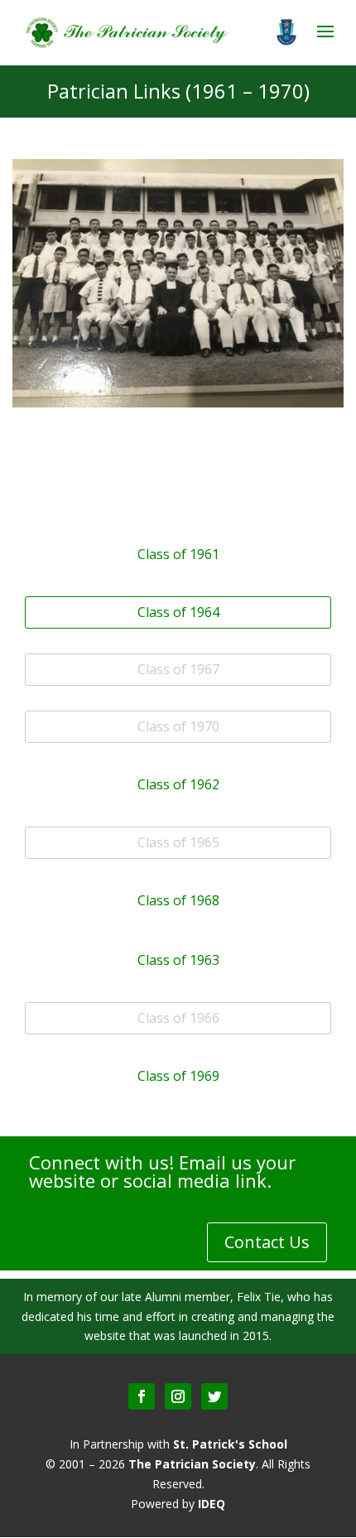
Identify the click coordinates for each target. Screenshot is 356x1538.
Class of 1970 (178, 726)
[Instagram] (178, 1396)
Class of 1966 (178, 1018)
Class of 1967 (178, 669)
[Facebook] (141, 1396)
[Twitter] (214, 1396)
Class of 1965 (178, 842)
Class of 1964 (178, 612)
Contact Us (267, 1242)
